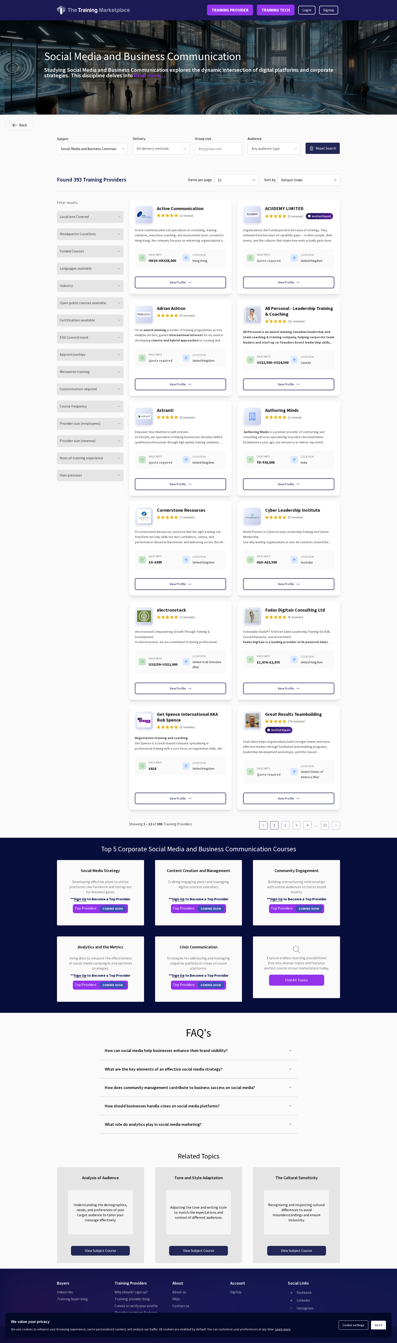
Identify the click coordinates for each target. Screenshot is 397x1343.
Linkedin (303, 1300)
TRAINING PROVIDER (230, 10)
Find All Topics (296, 980)
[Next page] (336, 825)
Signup (328, 10)
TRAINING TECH (275, 10)
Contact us (180, 1305)
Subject (63, 138)
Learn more (283, 1329)
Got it (378, 1325)
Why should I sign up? (131, 1292)
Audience (255, 138)
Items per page (200, 179)
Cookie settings (353, 1325)
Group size (203, 138)
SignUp (235, 1292)
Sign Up (80, 899)
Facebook (304, 1292)
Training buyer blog (72, 1299)
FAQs (176, 1299)
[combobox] (92, 148)
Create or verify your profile (136, 1305)
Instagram (305, 1308)
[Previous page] (263, 825)
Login (306, 10)
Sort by (269, 179)
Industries (65, 1292)
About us (179, 1292)
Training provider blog (132, 1299)
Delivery (139, 138)
